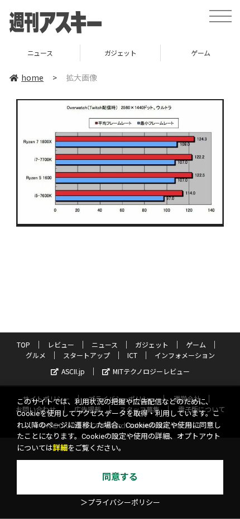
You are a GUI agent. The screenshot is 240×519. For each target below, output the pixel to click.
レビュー (60, 344)
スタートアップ (86, 355)
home (32, 77)
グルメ (36, 355)
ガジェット (90, 52)
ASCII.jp (73, 371)
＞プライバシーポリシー (120, 502)
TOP (23, 344)
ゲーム (171, 52)
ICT (132, 355)
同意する (120, 477)
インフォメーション (185, 355)
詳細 (60, 448)
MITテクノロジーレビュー (151, 371)
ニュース (105, 344)
